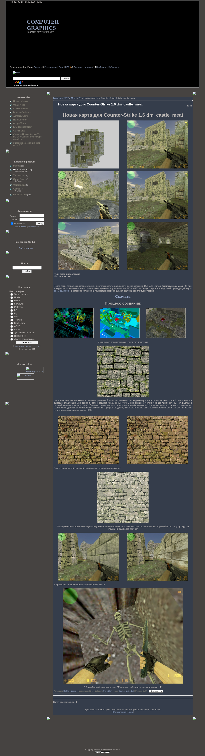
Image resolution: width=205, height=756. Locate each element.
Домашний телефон (24, 332)
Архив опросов (32, 346)
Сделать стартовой (83, 67)
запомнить (19, 223)
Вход (61, 67)
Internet (17, 165)
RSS (67, 67)
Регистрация (50, 67)
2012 (66, 98)
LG (15, 310)
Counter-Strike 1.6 (126, 691)
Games (16, 188)
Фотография (19, 185)
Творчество (19, 175)
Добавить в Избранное (108, 67)
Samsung (18, 304)
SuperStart (107, 691)
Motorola (18, 307)
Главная (37, 67)
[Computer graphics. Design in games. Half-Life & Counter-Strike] (16, 72)
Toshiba (18, 320)
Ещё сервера (26, 248)
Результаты (19, 346)
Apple (17, 329)
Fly (15, 313)
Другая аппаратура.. (24, 339)
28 (80, 98)
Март (73, 98)
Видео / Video (20, 194)
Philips (17, 300)
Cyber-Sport (19, 179)
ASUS (17, 326)
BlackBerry (19, 323)
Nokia (17, 297)
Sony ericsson (21, 294)
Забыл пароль (21, 227)
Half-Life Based (20, 169)
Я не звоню (20, 336)
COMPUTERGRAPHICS (43, 25)
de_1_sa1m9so (61, 291)
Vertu (16, 316)
